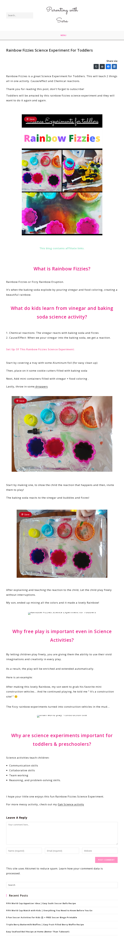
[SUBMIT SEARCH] (30, 15)
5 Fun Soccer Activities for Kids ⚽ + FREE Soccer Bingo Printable (41, 917)
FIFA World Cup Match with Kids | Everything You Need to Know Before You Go (49, 910)
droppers (41, 386)
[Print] (102, 66)
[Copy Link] (96, 66)
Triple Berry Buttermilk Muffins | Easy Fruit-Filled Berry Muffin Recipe (45, 924)
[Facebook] (108, 66)
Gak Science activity (71, 804)
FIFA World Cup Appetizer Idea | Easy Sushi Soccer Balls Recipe (41, 903)
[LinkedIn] (114, 66)
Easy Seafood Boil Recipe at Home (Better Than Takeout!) (37, 931)
